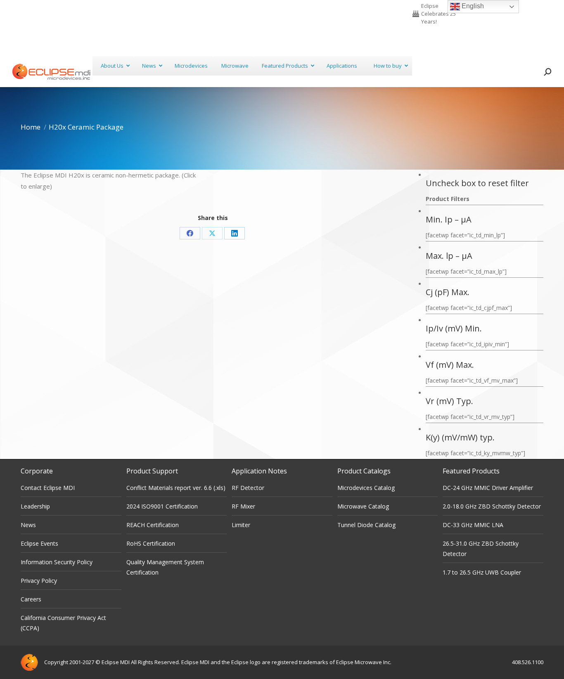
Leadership (35, 506)
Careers (31, 599)
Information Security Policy (56, 562)
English (472, 5)
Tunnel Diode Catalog (366, 525)
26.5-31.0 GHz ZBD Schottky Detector (481, 548)
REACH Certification (152, 525)
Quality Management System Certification (165, 567)
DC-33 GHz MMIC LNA (473, 525)
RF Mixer (243, 506)
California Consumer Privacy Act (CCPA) (63, 623)
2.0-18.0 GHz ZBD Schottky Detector (492, 506)
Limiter (241, 525)
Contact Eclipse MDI (48, 488)
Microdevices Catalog (366, 488)
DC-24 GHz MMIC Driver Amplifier (488, 488)
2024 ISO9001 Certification (162, 506)
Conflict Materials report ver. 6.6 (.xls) (175, 488)
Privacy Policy (39, 580)
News (28, 525)
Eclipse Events (39, 543)
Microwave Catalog (363, 506)
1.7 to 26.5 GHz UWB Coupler (482, 572)
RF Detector (248, 488)
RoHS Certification (150, 543)
